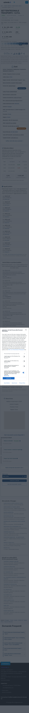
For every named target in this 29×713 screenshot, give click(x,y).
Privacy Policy (22, 382)
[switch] (24, 356)
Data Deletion (7, 382)
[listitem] (14, 353)
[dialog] (14, 356)
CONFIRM (8, 378)
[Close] (26, 330)
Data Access (14, 382)
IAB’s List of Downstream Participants (16, 349)
